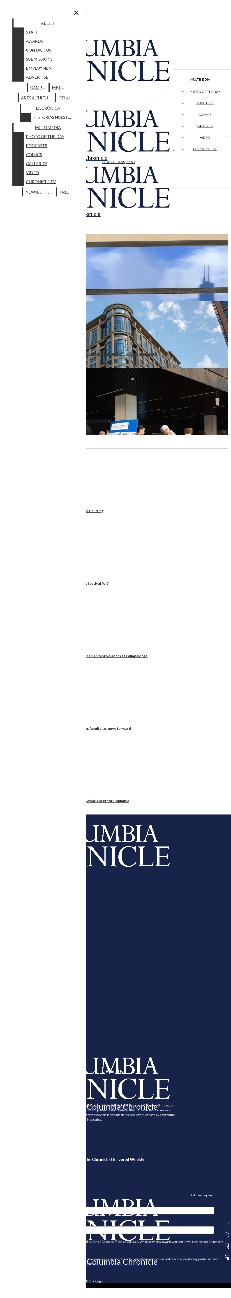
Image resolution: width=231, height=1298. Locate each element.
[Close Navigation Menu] (76, 12)
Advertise (37, 77)
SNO (88, 1281)
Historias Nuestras (54, 117)
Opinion (67, 97)
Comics (205, 114)
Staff (32, 32)
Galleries (205, 126)
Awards (34, 41)
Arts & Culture (37, 97)
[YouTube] (227, 1258)
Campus (38, 87)
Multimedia (200, 79)
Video (205, 137)
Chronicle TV (205, 149)
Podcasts (205, 103)
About (48, 23)
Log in (99, 1281)
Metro (59, 87)
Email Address (18, 1204)
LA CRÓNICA (48, 108)
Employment (40, 68)
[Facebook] (227, 1222)
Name (12, 1223)
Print (130, 162)
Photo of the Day (205, 92)
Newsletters (113, 162)
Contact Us (38, 50)
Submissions (39, 59)
